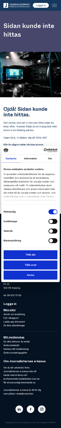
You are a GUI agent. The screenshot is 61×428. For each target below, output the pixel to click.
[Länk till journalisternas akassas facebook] (30, 409)
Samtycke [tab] (11, 158)
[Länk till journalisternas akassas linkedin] (19, 409)
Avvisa (30, 275)
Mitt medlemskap (13, 337)
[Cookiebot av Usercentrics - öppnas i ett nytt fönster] (43, 150)
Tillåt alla (30, 254)
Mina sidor (9, 310)
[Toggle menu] (54, 5)
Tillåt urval (30, 265)
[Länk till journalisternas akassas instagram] (42, 409)
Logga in (41, 5)
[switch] (52, 221)
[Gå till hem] (16, 5)
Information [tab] (30, 158)
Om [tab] (50, 158)
